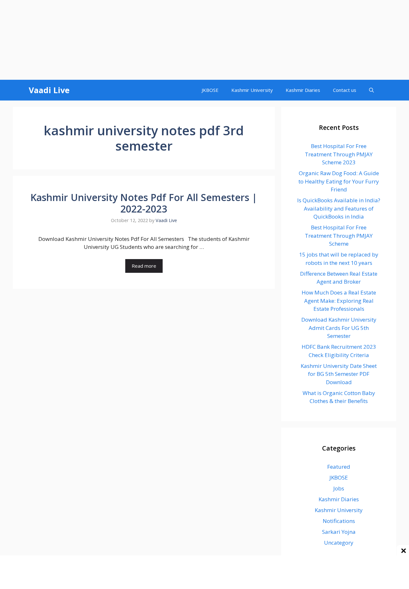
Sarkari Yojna (339, 531)
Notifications (339, 521)
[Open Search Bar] (371, 90)
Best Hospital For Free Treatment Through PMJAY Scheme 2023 (339, 154)
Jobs (338, 488)
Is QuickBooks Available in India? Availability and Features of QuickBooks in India (338, 208)
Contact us (344, 90)
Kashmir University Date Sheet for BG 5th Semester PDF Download (339, 374)
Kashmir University (252, 90)
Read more (144, 266)
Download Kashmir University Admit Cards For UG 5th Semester (338, 327)
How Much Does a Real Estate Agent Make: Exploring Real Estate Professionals (339, 300)
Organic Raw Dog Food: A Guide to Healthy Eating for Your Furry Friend (338, 181)
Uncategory (338, 542)
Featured (338, 466)
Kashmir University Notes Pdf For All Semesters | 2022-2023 (143, 203)
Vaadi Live (49, 90)
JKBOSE (210, 90)
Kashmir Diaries (303, 90)
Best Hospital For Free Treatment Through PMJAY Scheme (339, 235)
